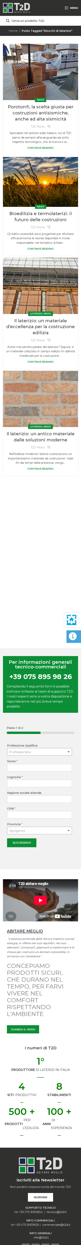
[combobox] (39, 830)
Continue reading (40, 147)
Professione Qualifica (22, 745)
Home (13, 31)
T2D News (38, 126)
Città (11, 808)
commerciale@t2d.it (56, 1225)
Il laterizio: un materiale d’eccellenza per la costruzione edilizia (40, 327)
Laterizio (36, 313)
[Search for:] (40, 20)
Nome (12, 761)
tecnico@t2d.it (57, 1212)
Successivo (22, 842)
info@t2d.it (41, 1237)
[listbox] (39, 752)
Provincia (14, 824)
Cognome (15, 777)
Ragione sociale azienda (24, 793)
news (40, 100)
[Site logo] (16, 7)
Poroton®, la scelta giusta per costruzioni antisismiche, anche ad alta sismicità (40, 113)
